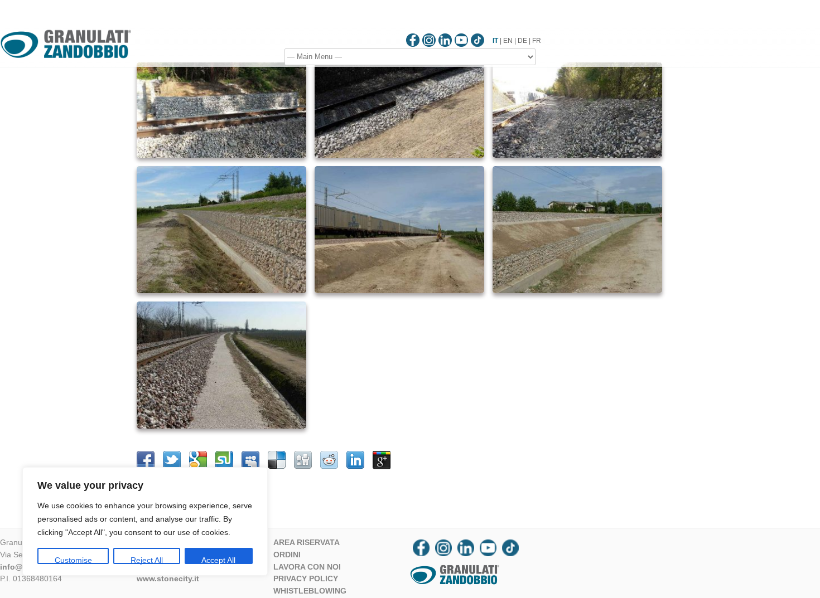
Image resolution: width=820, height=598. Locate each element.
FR (536, 41)
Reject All (147, 560)
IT (495, 41)
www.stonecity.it (168, 578)
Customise (73, 560)
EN (508, 41)
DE (522, 41)
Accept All (218, 560)
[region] (145, 521)
